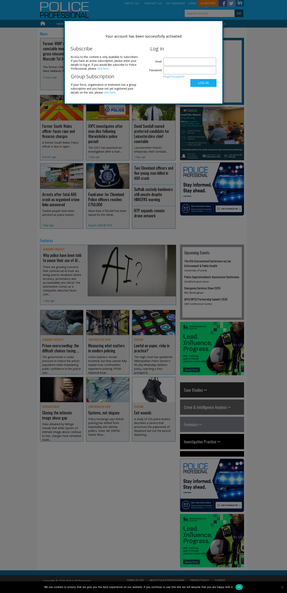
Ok (239, 587)
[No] (282, 587)
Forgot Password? (173, 76)
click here (103, 68)
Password (155, 70)
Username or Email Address (154, 59)
